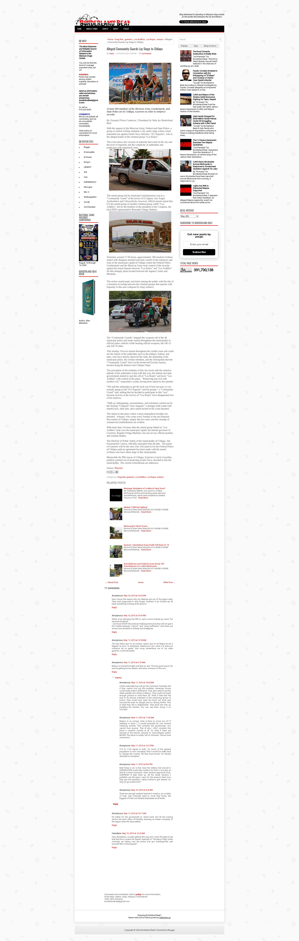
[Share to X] (114, 472)
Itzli (85, 172)
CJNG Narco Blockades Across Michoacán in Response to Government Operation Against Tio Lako (205, 165)
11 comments (145, 53)
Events (105, 28)
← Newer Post (111, 582)
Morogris (88, 187)
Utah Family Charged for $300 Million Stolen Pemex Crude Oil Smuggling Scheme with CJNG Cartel (204, 119)
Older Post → (169, 582)
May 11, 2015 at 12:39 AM (135, 640)
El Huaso (88, 157)
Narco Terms (91, 28)
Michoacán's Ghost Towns (135, 526)
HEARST (87, 167)
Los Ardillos (139, 39)
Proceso (119, 468)
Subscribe (199, 252)
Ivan (86, 177)
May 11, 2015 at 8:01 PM (141, 764)
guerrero (128, 39)
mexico (160, 39)
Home (79, 28)
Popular (184, 46)
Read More (143, 498)
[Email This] (108, 472)
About (116, 28)
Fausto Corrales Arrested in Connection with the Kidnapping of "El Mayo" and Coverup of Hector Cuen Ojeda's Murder (205, 75)
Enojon (87, 162)
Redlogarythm (90, 197)
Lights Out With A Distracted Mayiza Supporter (201, 188)
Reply (114, 607)
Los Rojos (150, 39)
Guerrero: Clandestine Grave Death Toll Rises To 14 (146, 545)
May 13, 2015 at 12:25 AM (133, 833)
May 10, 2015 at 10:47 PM (135, 615)
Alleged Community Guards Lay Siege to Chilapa (135, 49)
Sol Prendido (89, 207)
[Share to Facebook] (117, 472)
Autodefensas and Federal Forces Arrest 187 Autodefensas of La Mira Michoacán (144, 565)
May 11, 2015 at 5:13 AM (134, 662)
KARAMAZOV (90, 182)
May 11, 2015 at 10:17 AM (135, 813)
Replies (118, 678)
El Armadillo (89, 152)
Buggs (87, 147)
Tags (196, 46)
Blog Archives (210, 46)
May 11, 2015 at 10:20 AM (142, 682)
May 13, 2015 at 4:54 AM (142, 790)
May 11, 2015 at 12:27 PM (142, 745)
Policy (126, 28)
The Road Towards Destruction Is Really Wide (204, 52)
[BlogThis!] (111, 472)
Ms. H (86, 192)
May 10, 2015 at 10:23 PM (135, 595)
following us (165, 917)
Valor (111, 53)
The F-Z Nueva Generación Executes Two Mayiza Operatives (204, 142)
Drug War (119, 39)
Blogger (171, 930)
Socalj (87, 202)
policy (86, 130)
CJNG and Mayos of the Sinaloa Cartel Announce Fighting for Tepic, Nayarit (204, 96)
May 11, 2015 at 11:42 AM (142, 717)
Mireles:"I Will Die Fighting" (136, 507)
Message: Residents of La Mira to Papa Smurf (144, 488)
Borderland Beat (148, 930)
